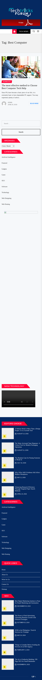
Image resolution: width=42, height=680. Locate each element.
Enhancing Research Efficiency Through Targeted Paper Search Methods (25, 489)
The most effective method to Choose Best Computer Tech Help (19, 87)
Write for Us (6, 579)
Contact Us (5, 584)
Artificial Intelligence (8, 157)
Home (3, 570)
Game (3, 175)
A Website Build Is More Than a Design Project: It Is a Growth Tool (27, 429)
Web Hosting (6, 204)
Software (4, 186)
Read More (34, 103)
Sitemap (4, 589)
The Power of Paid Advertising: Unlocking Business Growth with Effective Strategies (25, 617)
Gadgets (4, 169)
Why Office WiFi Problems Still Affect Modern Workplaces (27, 473)
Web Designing (6, 198)
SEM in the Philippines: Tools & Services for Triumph (25, 631)
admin (10, 102)
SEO (3, 181)
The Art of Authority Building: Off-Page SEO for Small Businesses (26, 660)
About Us (5, 574)
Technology (5, 192)
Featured (4, 163)
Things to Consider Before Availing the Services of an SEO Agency (27, 646)
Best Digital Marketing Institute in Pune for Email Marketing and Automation (27, 602)
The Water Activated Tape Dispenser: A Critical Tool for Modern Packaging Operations (27, 445)
